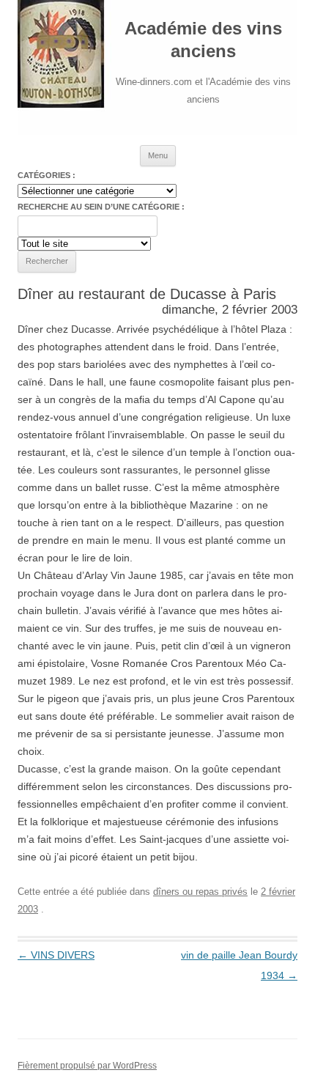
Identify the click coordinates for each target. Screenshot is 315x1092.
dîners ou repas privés (200, 891)
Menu (158, 155)
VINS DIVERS (56, 955)
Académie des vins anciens (203, 39)
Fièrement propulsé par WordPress (87, 1065)
